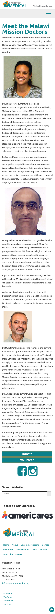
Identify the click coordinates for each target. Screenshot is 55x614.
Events (18, 554)
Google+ (8, 593)
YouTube (8, 597)
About (15, 545)
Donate (27, 454)
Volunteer (27, 460)
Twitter (7, 604)
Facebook (8, 600)
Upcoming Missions (30, 545)
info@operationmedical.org (15, 583)
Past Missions (22, 549)
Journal (43, 549)
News (34, 549)
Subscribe (8, 554)
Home (6, 545)
